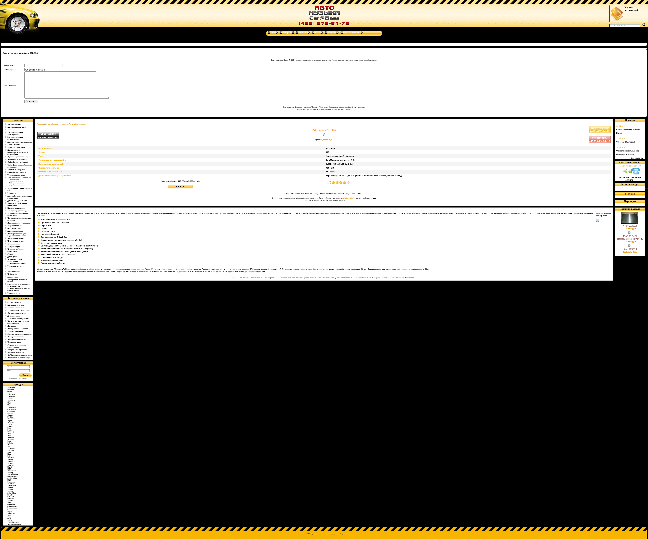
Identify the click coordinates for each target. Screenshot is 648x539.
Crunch (10, 415)
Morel (9, 467)
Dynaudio (11, 419)
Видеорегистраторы (15, 238)
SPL (9, 510)
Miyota (9, 463)
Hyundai (10, 439)
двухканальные (16, 182)
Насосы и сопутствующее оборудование (18, 322)
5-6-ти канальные (17, 186)
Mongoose (11, 465)
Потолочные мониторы (17, 159)
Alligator (10, 389)
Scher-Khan (11, 493)
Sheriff (9, 495)
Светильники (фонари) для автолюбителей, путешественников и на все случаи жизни (18, 287)
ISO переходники (14, 525)
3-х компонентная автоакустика (15, 138)
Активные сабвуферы (16, 170)
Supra (9, 512)
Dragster (10, 422)
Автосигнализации (15, 231)
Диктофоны (12, 257)
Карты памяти (13, 145)
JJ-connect (11, 448)
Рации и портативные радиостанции (16, 346)
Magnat (10, 461)
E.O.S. (9, 424)
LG (8, 456)
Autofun (10, 398)
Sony (9, 502)
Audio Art (11, 400)
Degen (9, 421)
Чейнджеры (12, 274)
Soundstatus (12, 506)
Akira (9, 391)
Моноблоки (14, 180)
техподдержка (332, 534)
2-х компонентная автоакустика (15, 133)
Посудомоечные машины (18, 329)
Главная (40, 124)
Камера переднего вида (17, 211)
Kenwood (10, 450)
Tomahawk (11, 513)
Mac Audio (11, 458)
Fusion (9, 430)
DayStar (10, 417)
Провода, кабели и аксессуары (15, 250)
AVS (9, 404)
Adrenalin (11, 387)
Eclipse (10, 426)
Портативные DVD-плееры (19, 358)
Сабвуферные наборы (16, 172)
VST (9, 519)
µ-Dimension (12, 478)
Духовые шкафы (14, 316)
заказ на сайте (349, 198)
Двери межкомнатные (16, 313)
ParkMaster (11, 486)
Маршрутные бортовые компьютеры (17, 214)
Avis (8, 406)
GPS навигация (14, 228)
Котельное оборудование (18, 318)
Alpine (9, 393)
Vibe (9, 517)
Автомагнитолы (14, 124)
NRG (9, 480)
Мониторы (12, 193)
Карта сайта (345, 534)
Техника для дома (18, 298)
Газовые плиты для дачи (18, 310)
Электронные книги (15, 337)
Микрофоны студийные (17, 350)
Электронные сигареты (17, 339)
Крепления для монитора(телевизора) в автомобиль (17, 152)
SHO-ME (10, 497)
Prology (10, 489)
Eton (9, 428)
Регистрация (12, 378)
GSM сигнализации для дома (19, 355)
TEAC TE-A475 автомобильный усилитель (630, 237)
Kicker (9, 452)
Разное (10, 254)
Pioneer (10, 487)
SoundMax (11, 504)
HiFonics (10, 437)
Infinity (10, 443)
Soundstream (12, 508)
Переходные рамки (15, 241)
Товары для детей (15, 331)
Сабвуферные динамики (17, 162)
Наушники (11, 326)
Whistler (10, 521)
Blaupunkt (11, 408)
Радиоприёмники (14, 266)
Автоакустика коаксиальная (19, 142)
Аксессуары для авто (16, 127)
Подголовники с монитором (19, 223)
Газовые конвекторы (16, 308)
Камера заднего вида (16, 208)
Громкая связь (13, 244)
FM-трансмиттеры (15, 269)
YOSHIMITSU (13, 523)
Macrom (10, 460)
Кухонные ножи (14, 342)
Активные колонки (15, 305)
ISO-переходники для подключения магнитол (17, 235)
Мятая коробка (14, 293)
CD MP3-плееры (14, 302)
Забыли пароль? (23, 378)
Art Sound (11, 396)
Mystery (10, 473)
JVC (9, 447)
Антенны (11, 130)
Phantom (10, 484)
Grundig (10, 432)
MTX (9, 469)
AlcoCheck (11, 395)
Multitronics (11, 471)
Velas (9, 515)
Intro (9, 441)
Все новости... (637, 158)
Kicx (9, 454)
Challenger (11, 411)
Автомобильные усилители (19, 178)
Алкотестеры (13, 277)
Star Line (10, 499)
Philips (10, 491)
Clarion (10, 413)
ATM (9, 402)
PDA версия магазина (315, 534)
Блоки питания (13, 271)
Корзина (629, 7)
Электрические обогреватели (19, 334)
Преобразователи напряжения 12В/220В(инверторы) (16, 261)
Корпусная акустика (16, 147)
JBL (9, 445)
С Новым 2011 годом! (625, 142)
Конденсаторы (13, 246)
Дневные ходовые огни (17, 201)
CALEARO (11, 409)
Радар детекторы (14, 226)
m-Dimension (12, 476)
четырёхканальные (78, 124)
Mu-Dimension (12, 474)
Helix (9, 434)
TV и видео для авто (16, 175)
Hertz (9, 435)
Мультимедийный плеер (17, 157)
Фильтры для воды (15, 352)
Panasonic (11, 482)
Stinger (10, 500)
